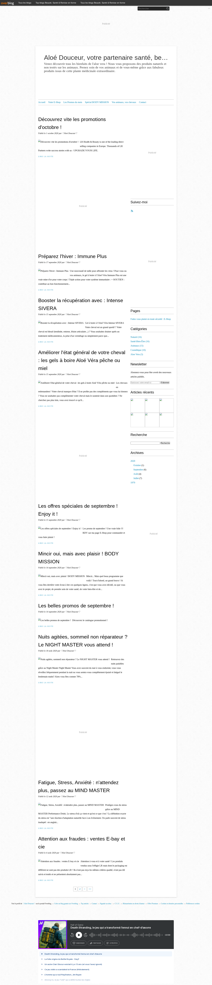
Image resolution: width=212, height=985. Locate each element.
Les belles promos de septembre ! (76, 605)
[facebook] (123, 8)
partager (97, 943)
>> (90, 889)
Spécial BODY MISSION (97, 102)
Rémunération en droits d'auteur (134, 904)
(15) (137, 345)
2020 (133, 461)
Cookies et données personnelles (172, 904)
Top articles (85, 904)
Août (135, 474)
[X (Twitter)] (127, 8)
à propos (113, 943)
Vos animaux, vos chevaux (124, 102)
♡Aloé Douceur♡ (28, 904)
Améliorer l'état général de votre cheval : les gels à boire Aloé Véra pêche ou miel (81, 360)
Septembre (138, 469)
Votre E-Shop (54, 102)
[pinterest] (132, 8)
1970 (133, 482)
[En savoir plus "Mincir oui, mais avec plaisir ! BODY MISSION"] (166, 420)
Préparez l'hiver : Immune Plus (72, 256)
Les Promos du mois (72, 102)
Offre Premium (153, 904)
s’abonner (80, 943)
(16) (136, 337)
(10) (138, 350)
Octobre (137, 465)
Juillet (136, 478)
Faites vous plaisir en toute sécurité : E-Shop (151, 319)
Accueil (41, 102)
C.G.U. (117, 904)
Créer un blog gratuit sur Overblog (66, 904)
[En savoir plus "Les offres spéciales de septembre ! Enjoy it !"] (152, 420)
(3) (137, 354)
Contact (142, 102)
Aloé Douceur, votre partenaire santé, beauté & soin (106, 57)
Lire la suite (46, 156)
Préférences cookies (193, 904)
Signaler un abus (106, 904)
